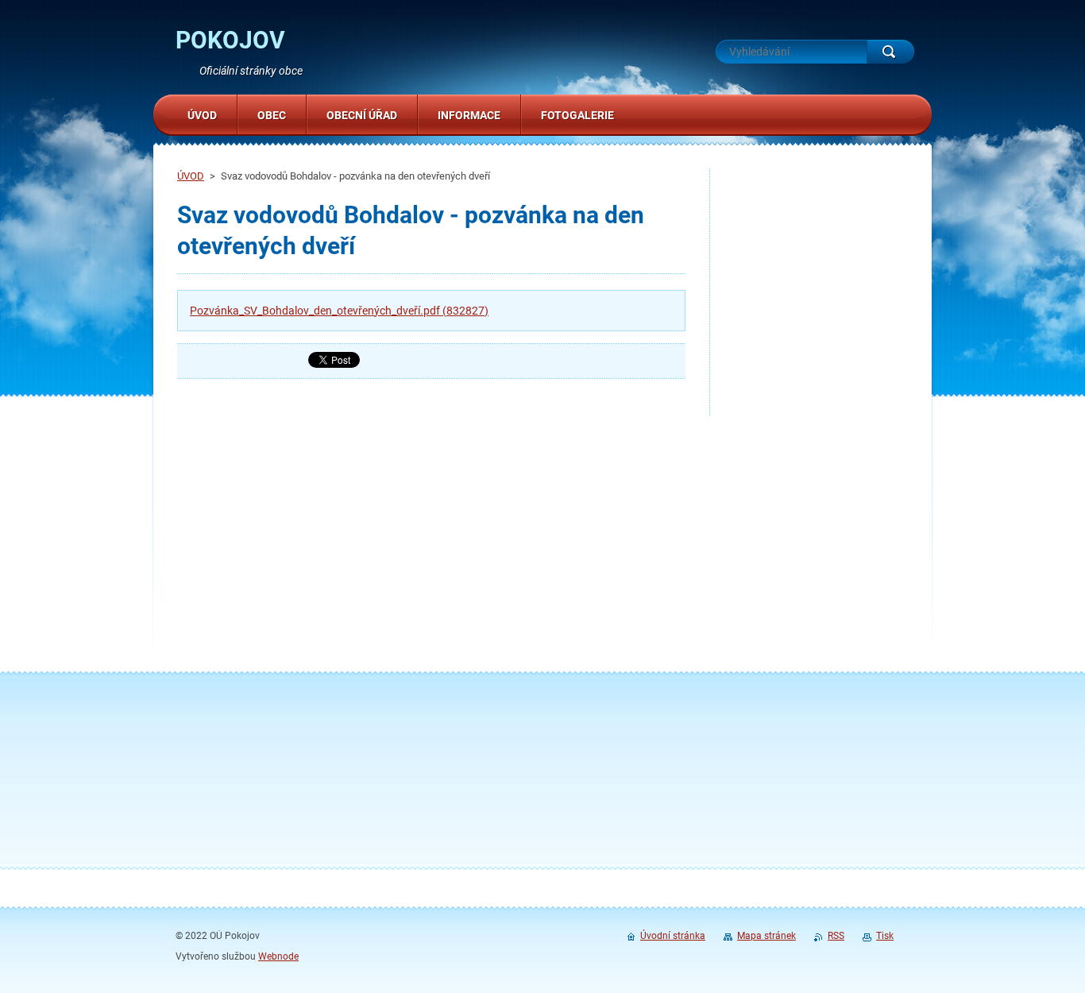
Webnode (278, 956)
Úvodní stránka (672, 935)
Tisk (885, 935)
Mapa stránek (766, 935)
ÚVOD (190, 176)
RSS (836, 935)
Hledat (890, 52)
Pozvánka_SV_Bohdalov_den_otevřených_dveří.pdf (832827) (339, 310)
